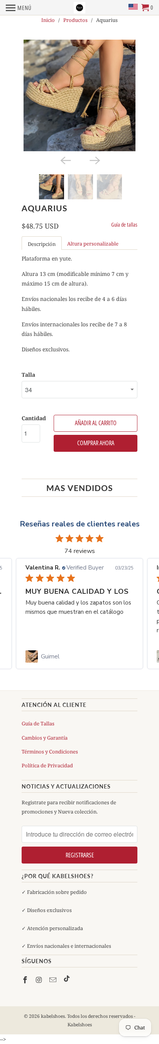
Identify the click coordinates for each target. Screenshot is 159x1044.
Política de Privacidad (47, 765)
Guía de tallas (124, 224)
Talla (28, 374)
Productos (75, 20)
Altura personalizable (92, 243)
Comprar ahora (95, 443)
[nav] (19, 7)
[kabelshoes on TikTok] (67, 979)
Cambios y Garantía (45, 737)
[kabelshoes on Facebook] (26, 979)
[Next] (94, 159)
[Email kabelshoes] (53, 979)
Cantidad (34, 418)
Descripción (42, 244)
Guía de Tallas (38, 723)
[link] (79, 656)
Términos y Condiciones (50, 751)
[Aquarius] (79, 95)
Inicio (48, 20)
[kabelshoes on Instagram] (40, 979)
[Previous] (64, 159)
